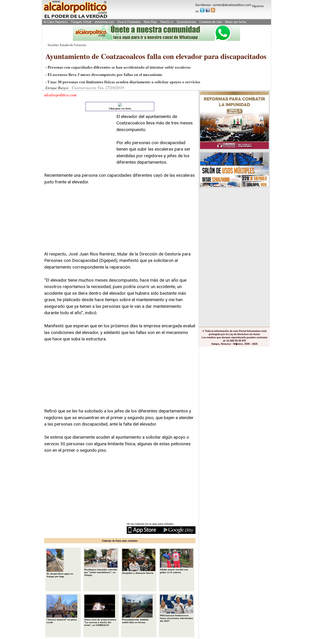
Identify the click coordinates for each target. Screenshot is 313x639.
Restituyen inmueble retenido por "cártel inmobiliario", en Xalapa (100, 572)
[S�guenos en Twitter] (202, 10)
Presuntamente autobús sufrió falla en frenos (135, 621)
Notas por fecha (235, 22)
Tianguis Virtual (81, 22)
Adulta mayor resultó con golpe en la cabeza (174, 571)
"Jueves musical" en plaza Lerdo (62, 621)
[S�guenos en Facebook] (208, 10)
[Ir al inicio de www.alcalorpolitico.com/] (75, 17)
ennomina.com (104, 22)
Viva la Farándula (128, 22)
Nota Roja (150, 22)
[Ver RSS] (213, 10)
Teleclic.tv (166, 22)
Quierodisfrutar (186, 22)
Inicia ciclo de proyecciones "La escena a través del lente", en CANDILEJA (100, 622)
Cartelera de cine (210, 22)
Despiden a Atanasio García (138, 573)
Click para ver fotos (120, 108)
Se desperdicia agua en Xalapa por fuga (60, 575)
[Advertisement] (78, 142)
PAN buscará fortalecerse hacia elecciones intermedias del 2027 (176, 618)
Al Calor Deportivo (56, 22)
